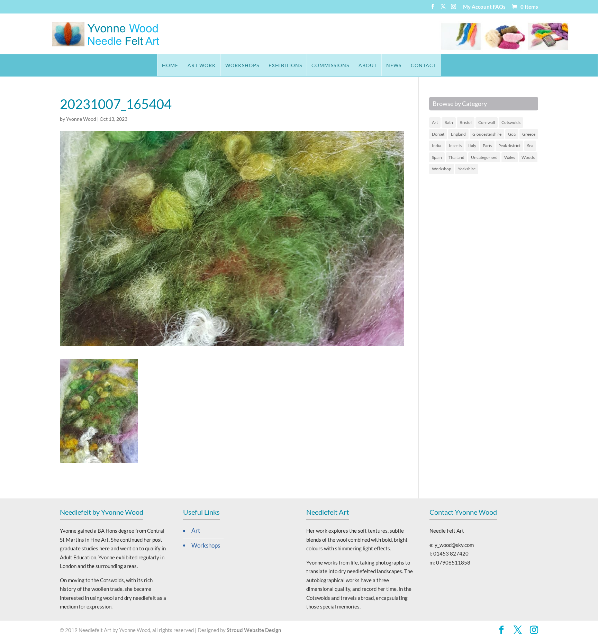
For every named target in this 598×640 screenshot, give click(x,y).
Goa (512, 134)
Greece (528, 134)
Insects (455, 145)
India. (437, 145)
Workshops (242, 65)
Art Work (202, 65)
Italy (472, 145)
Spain (437, 157)
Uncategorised (484, 157)
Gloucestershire (486, 134)
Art (435, 122)
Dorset (438, 134)
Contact (423, 65)
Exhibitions (285, 65)
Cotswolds (510, 122)
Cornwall (486, 122)
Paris (487, 145)
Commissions (330, 65)
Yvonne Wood (81, 119)
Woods (528, 157)
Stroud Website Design (254, 630)
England (458, 134)
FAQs (499, 7)
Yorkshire (466, 168)
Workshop (441, 168)
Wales (509, 157)
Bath (448, 122)
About (368, 65)
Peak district (509, 145)
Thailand (456, 157)
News (393, 65)
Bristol (466, 122)
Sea (530, 145)
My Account (477, 7)
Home (170, 65)
